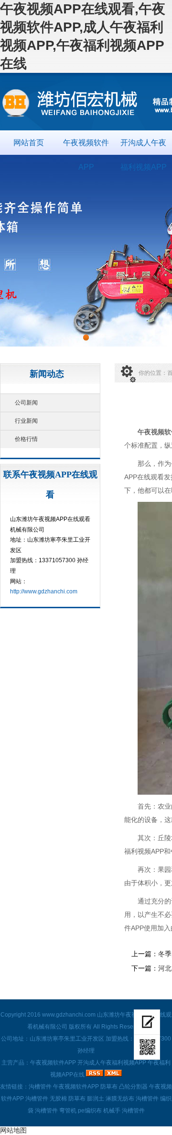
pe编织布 (90, 1110)
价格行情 (26, 439)
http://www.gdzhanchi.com (43, 591)
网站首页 (28, 143)
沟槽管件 (40, 1086)
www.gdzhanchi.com (69, 1014)
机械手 (111, 1110)
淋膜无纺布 (120, 1098)
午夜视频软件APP (86, 147)
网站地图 (13, 1130)
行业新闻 (26, 420)
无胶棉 (58, 1098)
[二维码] (147, 1047)
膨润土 (95, 1098)
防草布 (109, 1086)
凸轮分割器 (133, 1086)
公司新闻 (26, 402)
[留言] (147, 1022)
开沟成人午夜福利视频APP (143, 147)
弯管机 (67, 1110)
